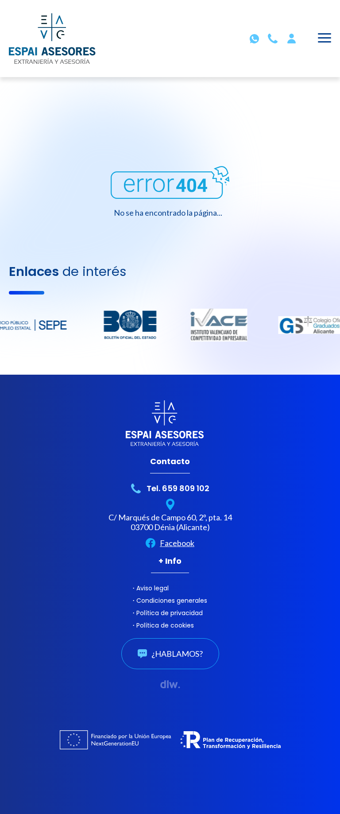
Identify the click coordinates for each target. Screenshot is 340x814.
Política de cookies (165, 625)
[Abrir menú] (324, 39)
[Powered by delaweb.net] (170, 684)
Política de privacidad (169, 613)
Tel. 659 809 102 (178, 488)
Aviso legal (152, 588)
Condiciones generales (171, 600)
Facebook (177, 543)
